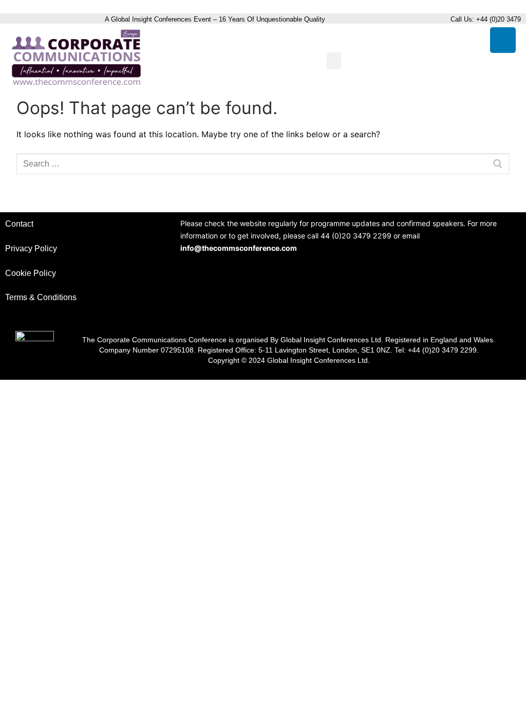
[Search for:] (263, 164)
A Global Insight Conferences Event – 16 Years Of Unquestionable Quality (216, 19)
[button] (334, 60)
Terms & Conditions (41, 297)
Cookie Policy (30, 273)
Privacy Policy (31, 248)
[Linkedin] (503, 40)
